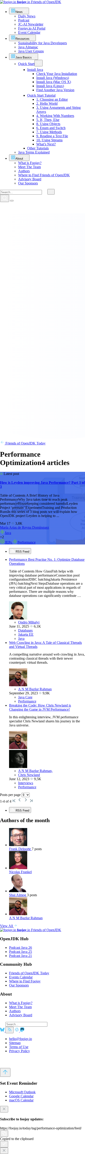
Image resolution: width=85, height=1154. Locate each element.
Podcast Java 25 (20, 952)
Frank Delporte (20, 849)
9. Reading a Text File (52, 136)
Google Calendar (21, 1096)
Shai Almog (18, 895)
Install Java (35, 70)
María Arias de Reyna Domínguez (24, 527)
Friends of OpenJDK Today (25, 443)
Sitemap (15, 1043)
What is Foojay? (20, 1003)
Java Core (25, 697)
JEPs (9, 542)
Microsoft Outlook (22, 1092)
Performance (26, 542)
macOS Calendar (21, 1100)
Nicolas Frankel (20, 872)
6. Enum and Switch (51, 128)
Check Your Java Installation (56, 74)
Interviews (25, 783)
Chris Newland (29, 775)
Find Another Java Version (55, 90)
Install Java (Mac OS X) (53, 82)
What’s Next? (46, 144)
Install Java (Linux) (50, 86)
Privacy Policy (19, 1051)
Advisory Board (20, 1015)
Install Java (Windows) (52, 78)
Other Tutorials (38, 148)
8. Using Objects (48, 124)
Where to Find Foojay (25, 981)
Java (8, 533)
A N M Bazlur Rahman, (35, 771)
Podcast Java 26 (20, 947)
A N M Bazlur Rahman (35, 689)
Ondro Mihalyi (28, 622)
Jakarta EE (26, 634)
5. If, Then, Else (47, 120)
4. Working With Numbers (55, 116)
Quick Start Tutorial (41, 95)
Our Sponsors (19, 985)
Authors (15, 1011)
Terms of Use (18, 1047)
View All (7, 926)
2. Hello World (47, 103)
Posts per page (11, 795)
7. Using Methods (49, 132)
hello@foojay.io (20, 1039)
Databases (25, 630)
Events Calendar (21, 977)
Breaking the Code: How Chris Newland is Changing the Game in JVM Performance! (40, 707)
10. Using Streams (49, 140)
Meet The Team (20, 1007)
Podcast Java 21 (20, 956)
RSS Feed (22, 551)
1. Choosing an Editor (52, 99)
